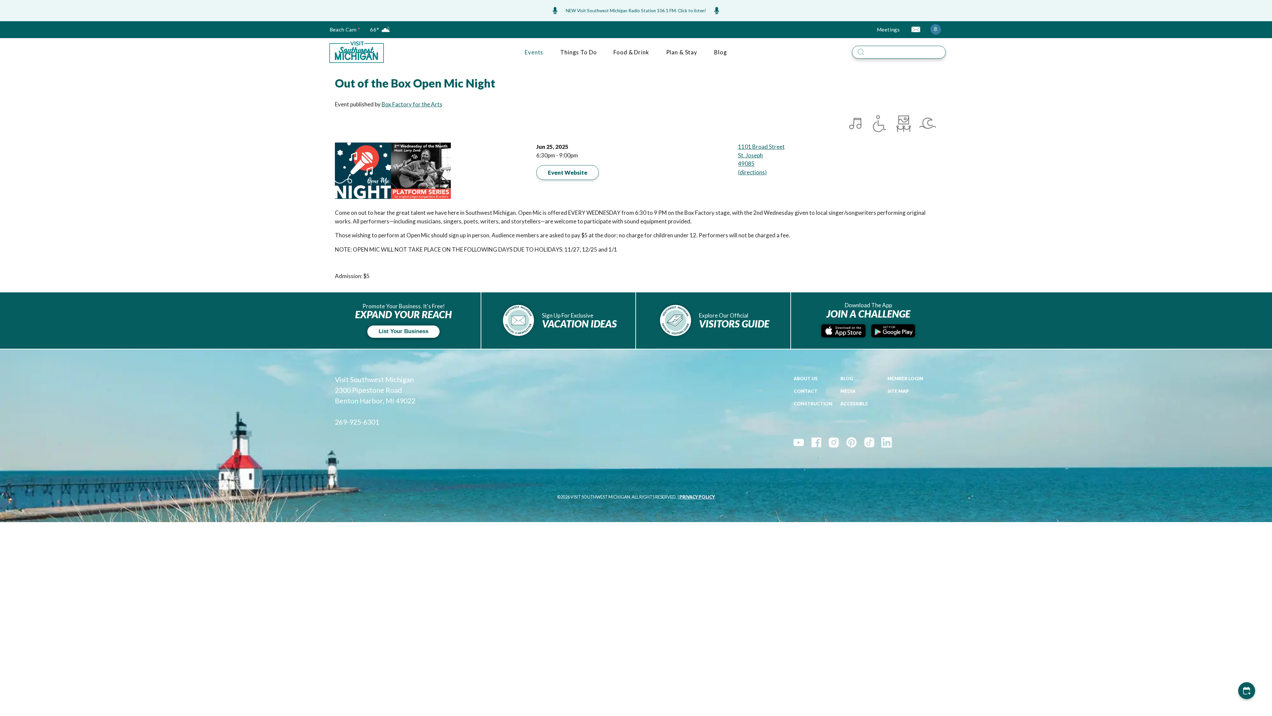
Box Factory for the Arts (412, 104)
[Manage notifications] (935, 29)
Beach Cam (343, 29)
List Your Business (403, 331)
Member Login (905, 378)
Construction (813, 403)
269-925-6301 (357, 422)
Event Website (567, 172)
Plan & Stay (681, 52)
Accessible (854, 403)
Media (848, 391)
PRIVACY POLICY (697, 497)
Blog (720, 52)
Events (534, 52)
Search (950, 44)
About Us (806, 378)
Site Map (898, 391)
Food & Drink (631, 52)
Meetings (888, 29)
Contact (806, 391)
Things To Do (578, 52)
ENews (915, 29)
